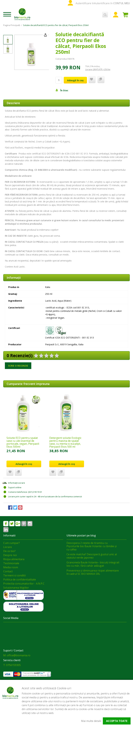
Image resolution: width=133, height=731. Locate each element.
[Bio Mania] (5, 529)
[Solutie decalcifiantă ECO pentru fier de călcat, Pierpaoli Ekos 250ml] (7, 39)
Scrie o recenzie (18, 365)
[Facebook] (5, 523)
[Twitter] (11, 523)
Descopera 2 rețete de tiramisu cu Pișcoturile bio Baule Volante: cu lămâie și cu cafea (91, 546)
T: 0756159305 (12, 665)
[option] (31, 52)
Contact (8, 571)
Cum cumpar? (11, 543)
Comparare (18, 472)
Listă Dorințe (9, 472)
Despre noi (10, 555)
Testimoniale (11, 563)
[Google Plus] (17, 523)
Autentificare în (85, 3)
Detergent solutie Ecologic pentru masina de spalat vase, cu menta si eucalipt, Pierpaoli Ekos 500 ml (65, 442)
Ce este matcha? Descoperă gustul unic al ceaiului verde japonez (91, 556)
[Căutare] (105, 14)
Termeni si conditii (14, 575)
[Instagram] (29, 523)
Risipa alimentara (13, 559)
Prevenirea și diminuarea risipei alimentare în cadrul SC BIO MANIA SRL (92, 572)
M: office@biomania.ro (16, 655)
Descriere (13, 103)
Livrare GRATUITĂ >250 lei (97, 69)
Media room (10, 567)
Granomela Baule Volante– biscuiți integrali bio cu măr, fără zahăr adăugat (92, 564)
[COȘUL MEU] (126, 14)
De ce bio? (9, 551)
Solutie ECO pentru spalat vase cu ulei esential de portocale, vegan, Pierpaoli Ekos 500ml (22, 442)
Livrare (7, 547)
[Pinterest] (23, 523)
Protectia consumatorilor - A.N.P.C (23, 583)
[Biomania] (22, 14)
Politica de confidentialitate (19, 579)
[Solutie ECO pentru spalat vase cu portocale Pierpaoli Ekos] (23, 412)
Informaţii (14, 278)
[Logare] (115, 14)
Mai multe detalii (91, 721)
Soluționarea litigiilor (16, 587)
